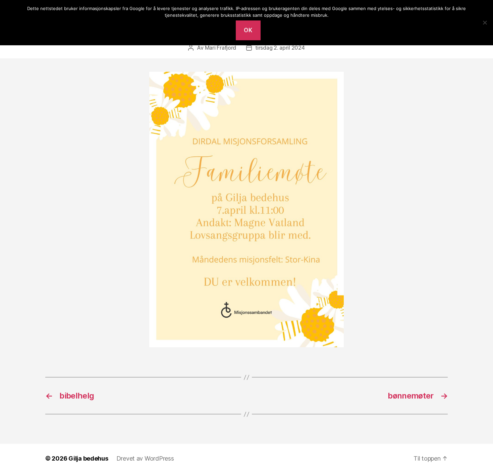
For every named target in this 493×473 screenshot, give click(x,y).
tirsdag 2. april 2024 (280, 47)
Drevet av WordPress (145, 458)
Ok (248, 30)
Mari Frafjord (220, 47)
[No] (484, 22)
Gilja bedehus (88, 458)
